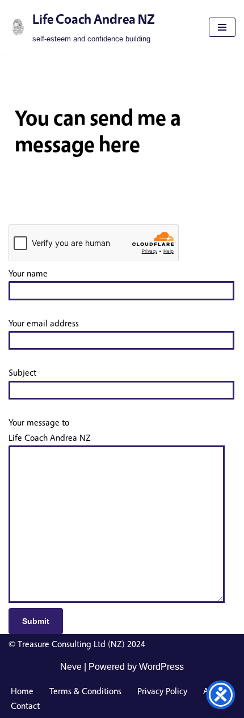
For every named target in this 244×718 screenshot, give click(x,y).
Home (22, 691)
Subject (22, 372)
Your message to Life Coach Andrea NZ (50, 430)
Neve (71, 667)
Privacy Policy (162, 691)
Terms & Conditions (85, 691)
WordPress (161, 667)
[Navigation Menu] (222, 27)
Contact (25, 705)
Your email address (44, 323)
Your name (28, 273)
